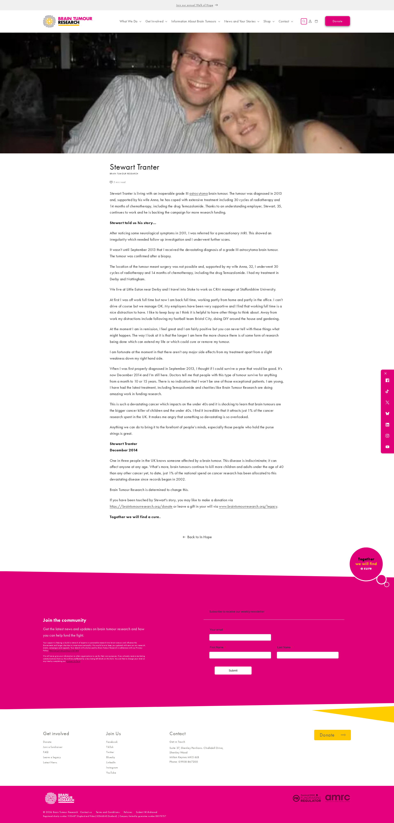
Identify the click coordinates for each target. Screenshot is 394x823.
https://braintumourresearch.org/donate (141, 506)
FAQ (45, 752)
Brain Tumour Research (65, 812)
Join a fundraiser (52, 746)
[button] (130, 21)
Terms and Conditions (108, 812)
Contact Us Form (73, 661)
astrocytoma (198, 193)
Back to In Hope (199, 537)
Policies (128, 812)
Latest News (50, 762)
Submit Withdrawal (146, 812)
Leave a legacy (52, 757)
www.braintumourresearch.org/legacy (248, 506)
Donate (47, 741)
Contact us (86, 812)
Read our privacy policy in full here (64, 650)
